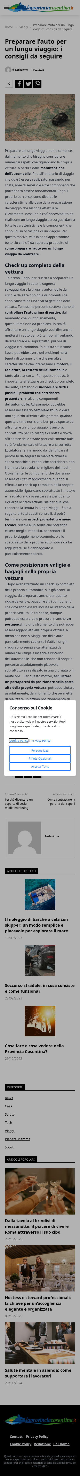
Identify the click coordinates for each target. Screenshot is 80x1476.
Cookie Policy (18, 741)
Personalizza (40, 750)
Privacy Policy (40, 741)
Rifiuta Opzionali (40, 758)
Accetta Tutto (40, 766)
